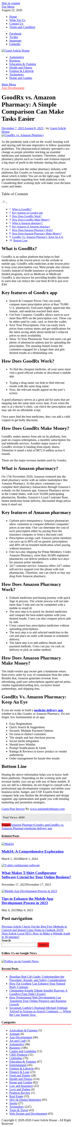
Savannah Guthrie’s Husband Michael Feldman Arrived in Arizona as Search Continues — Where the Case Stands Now (40, 1011)
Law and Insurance (21, 1086)
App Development (13, 88)
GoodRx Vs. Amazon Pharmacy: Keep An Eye (37, 237)
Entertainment (17, 1065)
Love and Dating (19, 1089)
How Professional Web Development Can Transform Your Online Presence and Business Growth (37, 1001)
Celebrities (15, 1058)
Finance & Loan (19, 1072)
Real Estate (16, 1096)
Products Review (19, 1092)
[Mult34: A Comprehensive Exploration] (8, 844)
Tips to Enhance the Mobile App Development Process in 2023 (27, 901)
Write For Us (17, 20)
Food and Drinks (19, 1075)
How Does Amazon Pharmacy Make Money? (36, 233)
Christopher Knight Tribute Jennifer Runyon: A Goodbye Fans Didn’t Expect (38, 992)
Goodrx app (41, 824)
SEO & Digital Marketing (25, 1099)
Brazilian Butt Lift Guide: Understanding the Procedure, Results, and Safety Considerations (37, 978)
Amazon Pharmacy (22, 824)
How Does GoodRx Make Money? (31, 219)
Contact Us (16, 23)
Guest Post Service (13, 808)
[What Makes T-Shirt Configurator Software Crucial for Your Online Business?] (21, 865)
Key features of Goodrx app (27, 212)
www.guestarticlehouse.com (47, 808)
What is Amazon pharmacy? (27, 223)
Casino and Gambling (22, 1051)
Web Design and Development (28, 1113)
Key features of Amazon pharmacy (31, 226)
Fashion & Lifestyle (21, 71)
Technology (16, 74)
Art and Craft (17, 1040)
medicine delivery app (38, 828)
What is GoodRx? (22, 209)
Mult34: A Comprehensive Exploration (33, 851)
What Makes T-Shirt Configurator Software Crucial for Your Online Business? (36, 875)
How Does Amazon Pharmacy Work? (32, 230)
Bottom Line (20, 240)
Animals (14, 1033)
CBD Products (18, 1054)
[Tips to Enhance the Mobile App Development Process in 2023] (29, 891)
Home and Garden (20, 78)
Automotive (16, 57)
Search (6, 940)
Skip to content (11, 3)
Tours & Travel (18, 1110)
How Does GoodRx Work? (26, 216)
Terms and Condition (22, 27)
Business (14, 60)
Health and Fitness (20, 67)
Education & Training (22, 64)
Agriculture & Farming (23, 1030)
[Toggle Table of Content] (4, 202)
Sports (13, 1103)
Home (13, 16)
